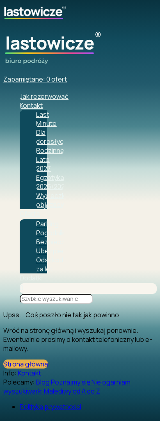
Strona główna (25, 364)
